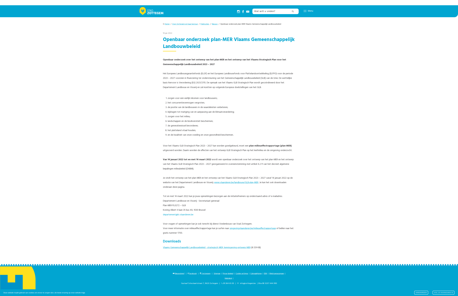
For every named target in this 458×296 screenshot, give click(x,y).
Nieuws (215, 24)
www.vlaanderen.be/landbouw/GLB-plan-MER (236, 182)
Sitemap (217, 273)
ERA (265, 273)
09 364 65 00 (228, 283)
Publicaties (204, 24)
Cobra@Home (256, 273)
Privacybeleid (228, 273)
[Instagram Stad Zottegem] (239, 11)
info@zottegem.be (247, 283)
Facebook (193, 273)
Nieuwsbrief (180, 273)
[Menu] (305, 11)
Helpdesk (228, 278)
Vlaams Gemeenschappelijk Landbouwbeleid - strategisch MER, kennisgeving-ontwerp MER (207, 247)
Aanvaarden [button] (421, 292)
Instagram (206, 273)
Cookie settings (242, 273)
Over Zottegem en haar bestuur (185, 24)
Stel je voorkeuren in (443, 292)
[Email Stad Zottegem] (248, 11)
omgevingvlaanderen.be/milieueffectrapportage (253, 228)
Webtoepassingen (276, 273)
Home (167, 24)
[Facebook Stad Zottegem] (243, 11)
